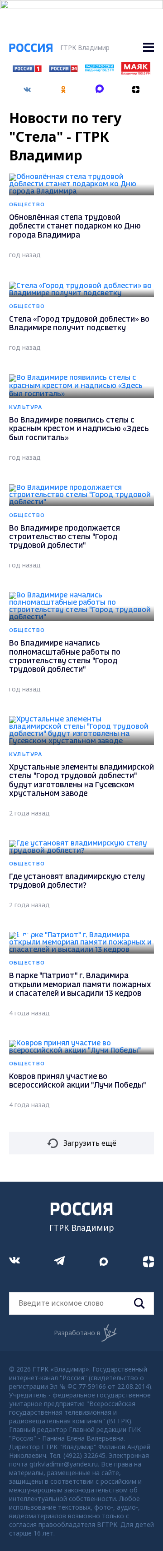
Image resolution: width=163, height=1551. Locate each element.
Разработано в (77, 1332)
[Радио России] (99, 69)
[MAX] (100, 86)
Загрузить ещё (89, 1143)
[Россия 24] (63, 69)
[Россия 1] (27, 69)
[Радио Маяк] (135, 72)
